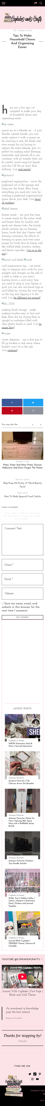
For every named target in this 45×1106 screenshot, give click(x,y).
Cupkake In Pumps (16, 741)
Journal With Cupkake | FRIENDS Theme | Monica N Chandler (22, 943)
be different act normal (27, 297)
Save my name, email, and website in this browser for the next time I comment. (21, 607)
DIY (14, 31)
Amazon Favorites (16, 778)
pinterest (12, 350)
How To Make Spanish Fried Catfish (22, 495)
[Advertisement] (22, 78)
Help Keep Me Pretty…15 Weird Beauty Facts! (22, 483)
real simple (24, 169)
